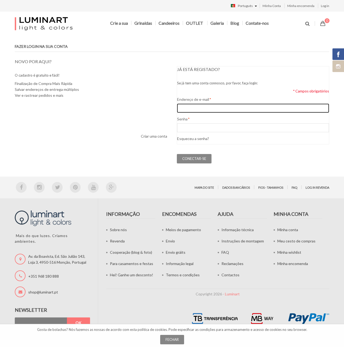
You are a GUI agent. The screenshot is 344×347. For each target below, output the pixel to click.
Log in (325, 6)
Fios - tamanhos (270, 187)
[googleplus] (111, 187)
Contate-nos (257, 23)
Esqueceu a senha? (193, 138)
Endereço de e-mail (193, 99)
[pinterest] (75, 187)
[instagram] (39, 187)
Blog (234, 23)
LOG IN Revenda (317, 187)
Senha (182, 119)
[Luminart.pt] (44, 23)
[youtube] (93, 187)
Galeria (217, 23)
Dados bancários (236, 187)
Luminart (232, 294)
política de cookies (152, 329)
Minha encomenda (300, 6)
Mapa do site (204, 187)
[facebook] (21, 187)
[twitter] (57, 187)
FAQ (294, 187)
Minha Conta (272, 6)
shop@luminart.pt (43, 292)
